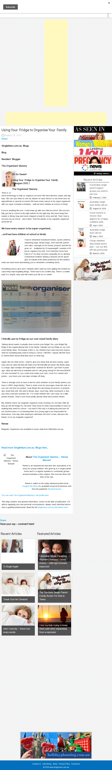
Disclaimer (75, 764)
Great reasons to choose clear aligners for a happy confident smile (99, 217)
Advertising (46, 764)
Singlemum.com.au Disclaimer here (53, 507)
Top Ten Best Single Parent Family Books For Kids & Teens (53, 596)
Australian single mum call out (97, 231)
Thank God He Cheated (15, 599)
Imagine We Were (30, 486)
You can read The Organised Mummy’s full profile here (25, 495)
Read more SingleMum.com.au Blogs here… (24, 447)
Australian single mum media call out (98, 203)
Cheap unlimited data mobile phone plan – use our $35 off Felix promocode (98, 245)
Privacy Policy (64, 764)
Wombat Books (54, 489)
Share (4, 139)
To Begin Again (10, 566)
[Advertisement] (56, 63)
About (55, 764)
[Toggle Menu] (108, 14)
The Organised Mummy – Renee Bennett (50, 458)
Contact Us (36, 764)
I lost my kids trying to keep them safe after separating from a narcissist (53, 628)
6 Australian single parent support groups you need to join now (99, 189)
